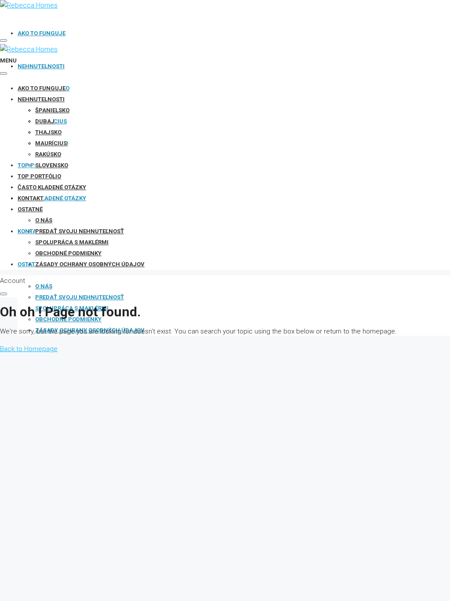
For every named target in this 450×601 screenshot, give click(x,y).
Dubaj (44, 121)
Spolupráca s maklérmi (72, 242)
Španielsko (52, 110)
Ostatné (30, 209)
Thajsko (48, 132)
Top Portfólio (39, 176)
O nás (43, 286)
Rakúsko (48, 154)
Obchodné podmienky (68, 319)
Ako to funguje (41, 33)
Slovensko (51, 165)
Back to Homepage (29, 349)
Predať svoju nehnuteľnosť (79, 297)
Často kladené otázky (52, 198)
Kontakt (31, 198)
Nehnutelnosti (41, 66)
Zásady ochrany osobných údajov (90, 264)
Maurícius (51, 143)
